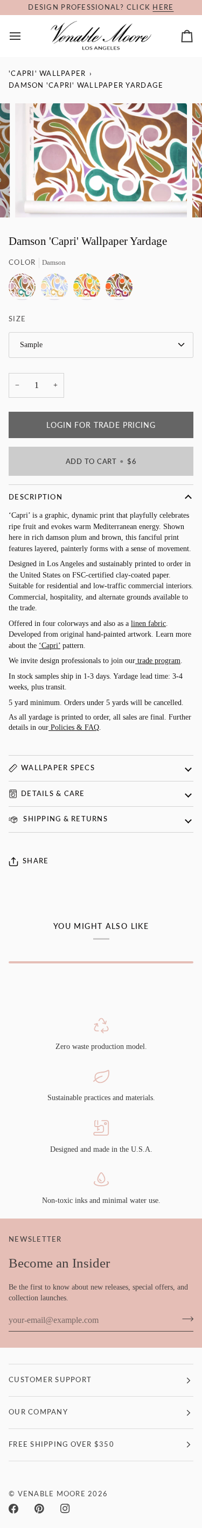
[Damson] (25, 289)
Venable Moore (52, 1494)
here (162, 7)
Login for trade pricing (100, 424)
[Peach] (57, 289)
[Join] (184, 1319)
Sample (31, 345)
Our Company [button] (38, 1412)
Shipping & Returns (64, 819)
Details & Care (53, 794)
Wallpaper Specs (58, 768)
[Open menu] (25, 35)
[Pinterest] (39, 1508)
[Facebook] (13, 1508)
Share (35, 861)
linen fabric (148, 623)
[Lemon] (89, 289)
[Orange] (119, 289)
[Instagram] (65, 1508)
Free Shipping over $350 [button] (61, 1444)
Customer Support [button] (50, 1380)
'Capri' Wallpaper (47, 73)
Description (35, 497)
